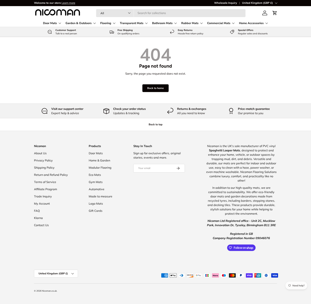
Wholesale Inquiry (225, 2)
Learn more (68, 2)
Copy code (195, 162)
